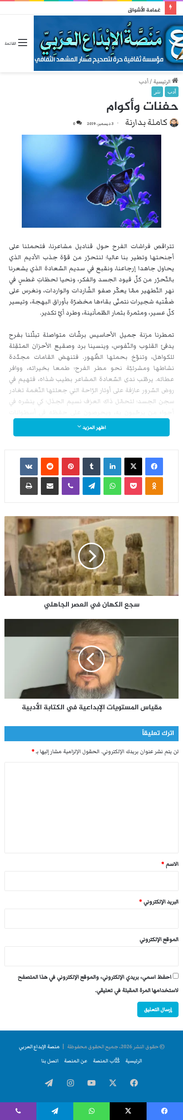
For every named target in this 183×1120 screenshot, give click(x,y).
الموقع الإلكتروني (159, 939)
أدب (143, 82)
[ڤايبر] (71, 486)
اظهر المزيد (93, 427)
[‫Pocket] (133, 486)
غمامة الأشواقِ (144, 10)
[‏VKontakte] (29, 466)
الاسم (170, 864)
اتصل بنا (50, 1061)
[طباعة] (29, 486)
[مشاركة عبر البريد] (50, 486)
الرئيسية (162, 82)
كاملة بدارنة (146, 122)
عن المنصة (76, 1061)
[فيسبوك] (154, 466)
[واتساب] (112, 486)
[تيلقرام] (91, 486)
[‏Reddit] (50, 466)
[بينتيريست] (71, 466)
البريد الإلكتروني (159, 902)
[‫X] (133, 466)
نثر (157, 92)
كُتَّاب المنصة (106, 1061)
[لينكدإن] (112, 466)
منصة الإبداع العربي (39, 1046)
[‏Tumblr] (91, 466)
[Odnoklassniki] (154, 486)
